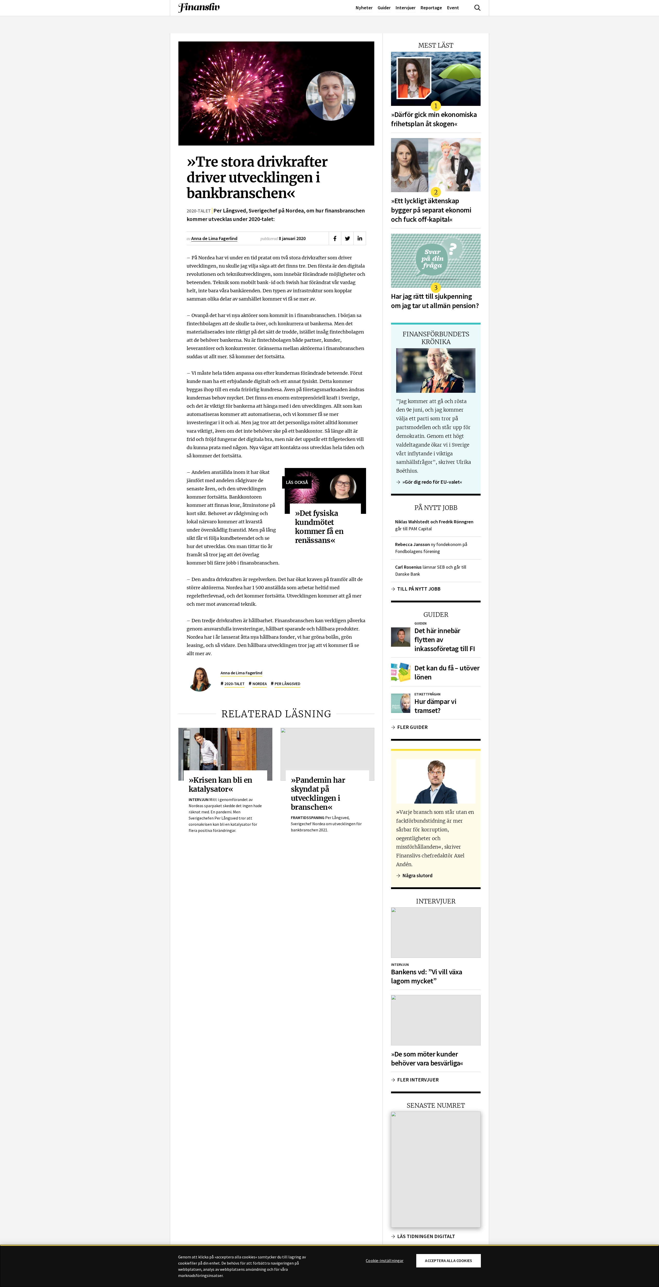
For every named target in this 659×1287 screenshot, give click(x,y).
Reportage (431, 8)
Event (453, 8)
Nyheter (364, 8)
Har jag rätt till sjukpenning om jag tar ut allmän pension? (435, 301)
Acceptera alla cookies (448, 1260)
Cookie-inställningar (384, 1260)
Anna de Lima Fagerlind (214, 238)
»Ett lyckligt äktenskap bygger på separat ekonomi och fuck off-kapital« (431, 210)
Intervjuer (405, 8)
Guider (384, 8)
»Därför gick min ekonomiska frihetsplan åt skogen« (434, 119)
